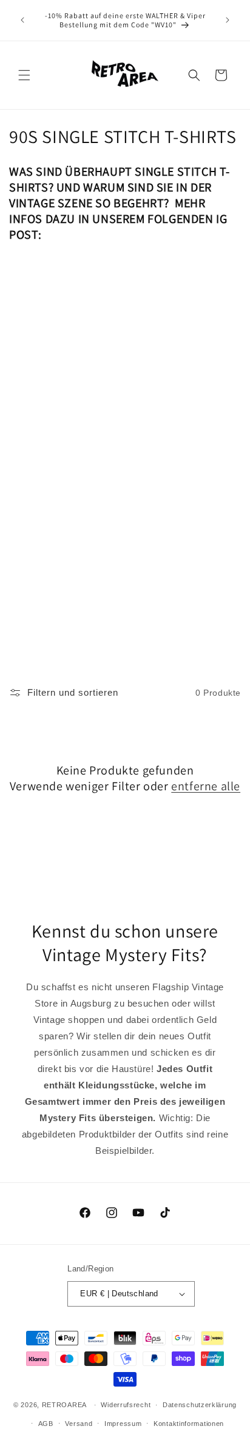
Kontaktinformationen (189, 1423)
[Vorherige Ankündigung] (22, 20)
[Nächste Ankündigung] (227, 20)
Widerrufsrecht (125, 1404)
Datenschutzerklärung (200, 1404)
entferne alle (205, 786)
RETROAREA (64, 1404)
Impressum (122, 1423)
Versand (78, 1423)
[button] (24, 75)
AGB (45, 1423)
